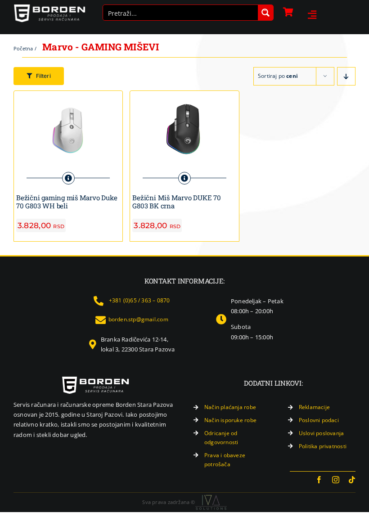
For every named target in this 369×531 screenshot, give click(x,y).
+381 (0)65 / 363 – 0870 (139, 300)
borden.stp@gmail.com (138, 319)
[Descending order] (346, 76)
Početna (23, 48)
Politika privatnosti (322, 446)
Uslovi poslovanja (321, 433)
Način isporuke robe (230, 420)
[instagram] (335, 479)
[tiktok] (352, 479)
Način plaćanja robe (230, 407)
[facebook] (319, 479)
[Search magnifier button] (265, 12)
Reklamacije (314, 407)
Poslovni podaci (319, 420)
